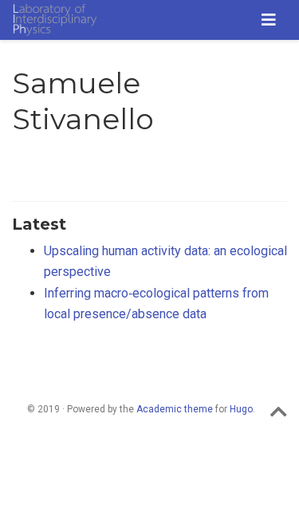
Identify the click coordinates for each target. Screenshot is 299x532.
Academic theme (174, 409)
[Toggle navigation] (268, 20)
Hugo (241, 409)
